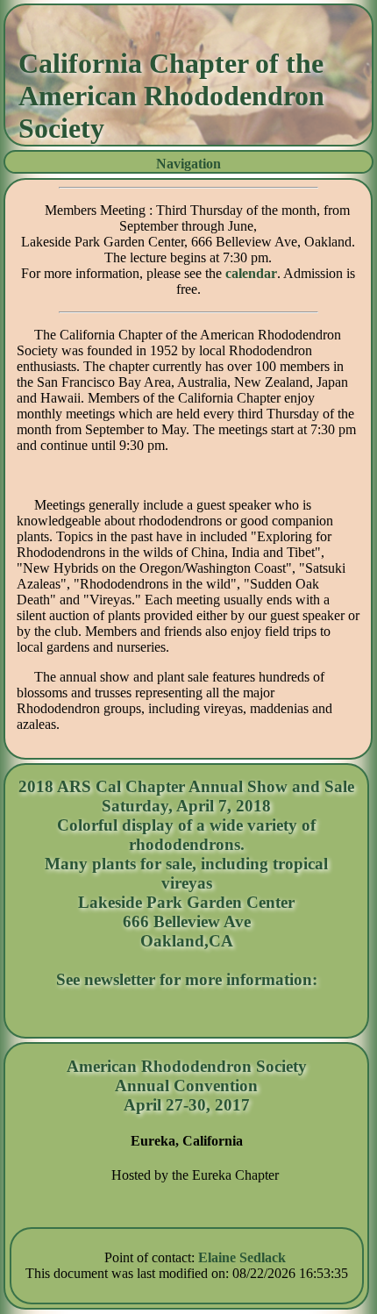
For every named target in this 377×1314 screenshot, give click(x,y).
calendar (251, 273)
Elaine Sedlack (242, 1257)
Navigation (188, 163)
